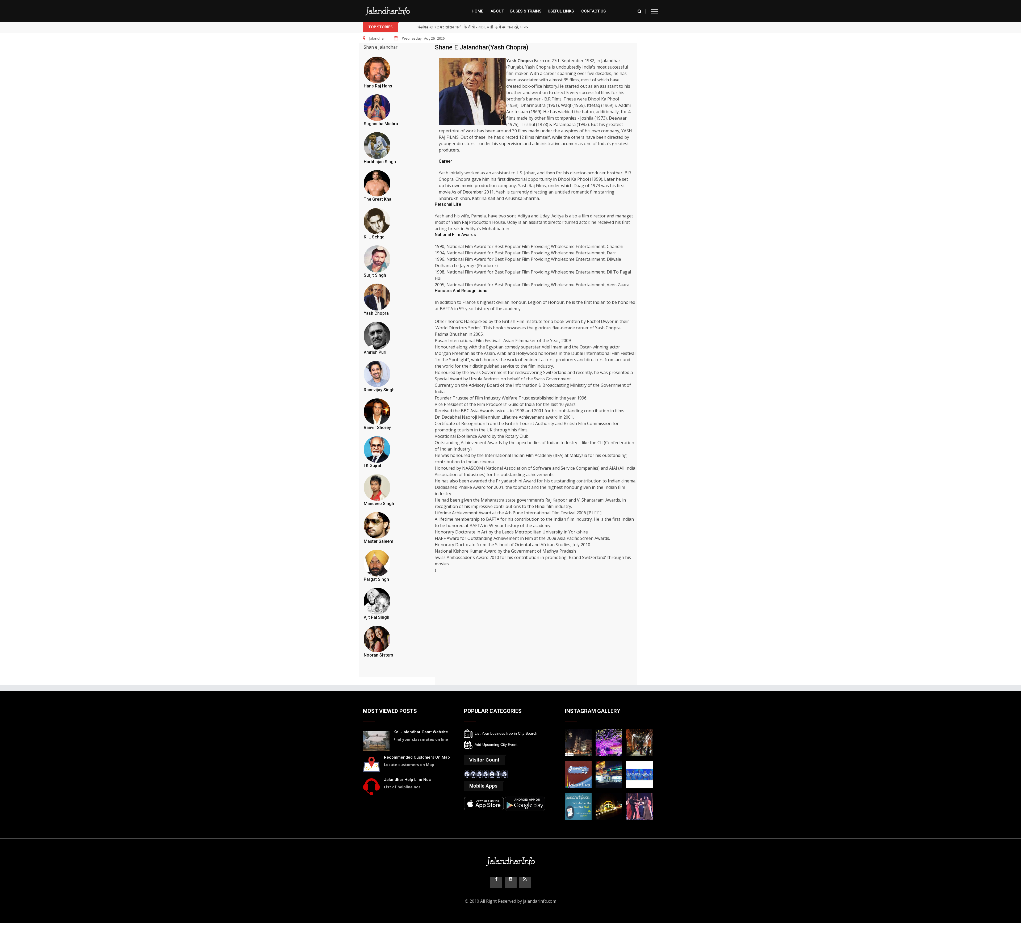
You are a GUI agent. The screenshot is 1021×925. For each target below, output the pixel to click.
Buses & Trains (525, 11)
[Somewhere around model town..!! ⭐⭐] (609, 774)
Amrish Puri (375, 352)
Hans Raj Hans (378, 86)
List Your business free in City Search (504, 733)
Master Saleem (378, 541)
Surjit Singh (375, 275)
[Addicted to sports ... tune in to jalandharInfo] (639, 774)
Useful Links (561, 11)
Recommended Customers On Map (417, 757)
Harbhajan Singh (380, 161)
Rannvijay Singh (379, 389)
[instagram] (511, 882)
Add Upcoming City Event (494, 744)
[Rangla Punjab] (639, 742)
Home (477, 11)
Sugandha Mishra (381, 123)
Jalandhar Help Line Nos (407, 779)
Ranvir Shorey (377, 427)
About (497, 11)
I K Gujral (372, 465)
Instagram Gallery (592, 711)
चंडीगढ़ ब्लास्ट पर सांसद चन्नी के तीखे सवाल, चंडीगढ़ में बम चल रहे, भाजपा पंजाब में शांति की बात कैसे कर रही (499, 27)
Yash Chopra (376, 313)
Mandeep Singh (379, 503)
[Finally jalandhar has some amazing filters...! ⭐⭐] (578, 774)
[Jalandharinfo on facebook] (496, 882)
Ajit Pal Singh (376, 617)
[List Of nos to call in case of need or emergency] (371, 786)
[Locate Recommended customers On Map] (371, 764)
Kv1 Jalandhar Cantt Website (421, 732)
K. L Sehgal (375, 236)
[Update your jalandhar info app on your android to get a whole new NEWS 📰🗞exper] (578, 806)
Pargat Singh (376, 579)
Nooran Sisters (378, 655)
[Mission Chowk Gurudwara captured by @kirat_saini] (578, 742)
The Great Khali (379, 199)
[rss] (525, 882)
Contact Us (593, 11)
